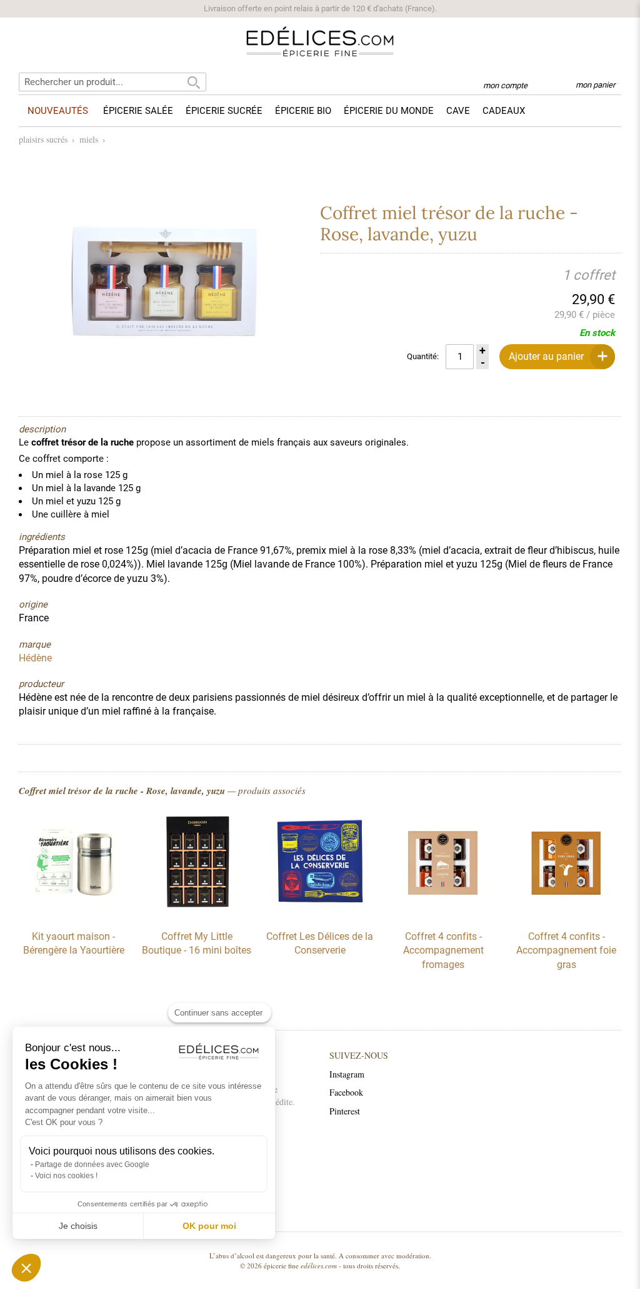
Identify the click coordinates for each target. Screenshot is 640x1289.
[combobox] (112, 82)
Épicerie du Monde (389, 110)
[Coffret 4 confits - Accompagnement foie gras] (566, 913)
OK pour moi (209, 1226)
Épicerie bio (303, 110)
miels (88, 139)
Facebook (346, 1092)
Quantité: (423, 356)
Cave (458, 110)
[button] (26, 1268)
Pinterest (344, 1111)
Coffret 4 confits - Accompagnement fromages (443, 950)
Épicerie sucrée (224, 110)
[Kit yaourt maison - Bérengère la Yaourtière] (74, 913)
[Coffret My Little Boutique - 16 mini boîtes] (197, 913)
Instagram (346, 1074)
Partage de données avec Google (92, 1164)
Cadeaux (503, 110)
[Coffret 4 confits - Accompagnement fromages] (443, 913)
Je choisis (78, 1226)
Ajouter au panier (546, 356)
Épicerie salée (138, 110)
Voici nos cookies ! (66, 1175)
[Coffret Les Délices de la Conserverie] (320, 913)
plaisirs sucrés (43, 139)
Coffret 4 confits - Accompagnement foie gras (566, 950)
